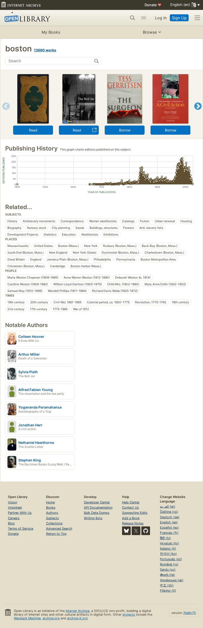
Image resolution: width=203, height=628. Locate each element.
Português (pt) (171, 559)
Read (33, 130)
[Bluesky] (126, 530)
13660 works (45, 50)
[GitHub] (145, 530)
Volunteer (15, 507)
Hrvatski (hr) (169, 543)
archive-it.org (77, 618)
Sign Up (179, 17)
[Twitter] (136, 530)
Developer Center (97, 502)
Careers (14, 518)
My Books (51, 32)
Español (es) (169, 527)
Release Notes (133, 523)
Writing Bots (93, 518)
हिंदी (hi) (165, 538)
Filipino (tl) (168, 590)
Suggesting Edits (135, 513)
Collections (54, 523)
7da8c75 (189, 613)
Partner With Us (20, 513)
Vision (12, 502)
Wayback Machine (27, 618)
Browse (150, 32)
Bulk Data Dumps (96, 513)
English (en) (169, 522)
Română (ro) (169, 564)
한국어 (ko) (168, 554)
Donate (153, 5)
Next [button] (198, 112)
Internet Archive (77, 611)
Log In (161, 17)
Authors (52, 513)
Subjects (52, 518)
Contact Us (130, 507)
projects (129, 614)
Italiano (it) (168, 548)
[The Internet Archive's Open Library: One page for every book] (26, 18)
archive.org (51, 618)
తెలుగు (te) (167, 575)
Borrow (124, 130)
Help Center (131, 502)
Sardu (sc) (168, 569)
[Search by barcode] (143, 17)
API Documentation (98, 507)
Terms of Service (20, 528)
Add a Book (131, 518)
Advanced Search (59, 528)
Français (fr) (169, 533)
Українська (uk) (171, 580)
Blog (11, 523)
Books (50, 507)
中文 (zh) (167, 585)
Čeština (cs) (169, 512)
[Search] (132, 17)
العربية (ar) (167, 506)
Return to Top (56, 534)
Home (50, 502)
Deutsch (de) (169, 517)
